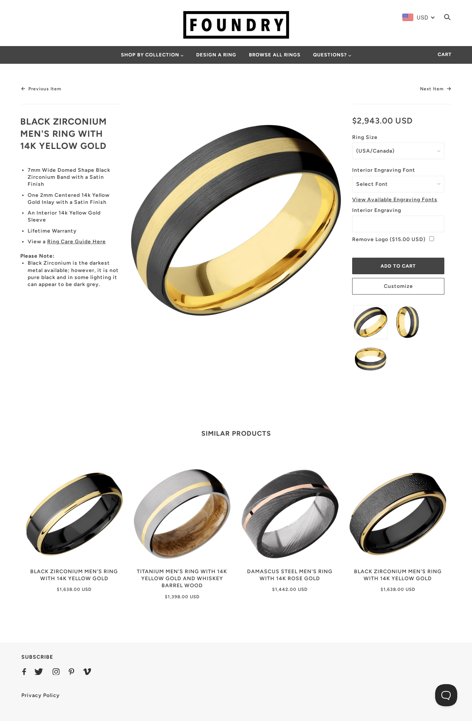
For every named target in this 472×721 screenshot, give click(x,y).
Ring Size (365, 137)
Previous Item (44, 88)
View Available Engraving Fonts (394, 199)
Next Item (432, 88)
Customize (398, 286)
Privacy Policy (40, 695)
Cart (445, 54)
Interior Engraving (376, 210)
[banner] (236, 24)
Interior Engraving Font (383, 170)
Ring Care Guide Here (76, 241)
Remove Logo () (389, 239)
